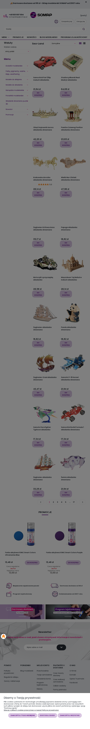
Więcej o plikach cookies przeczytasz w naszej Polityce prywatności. (31, 710)
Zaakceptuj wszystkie (69, 715)
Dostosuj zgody (47, 715)
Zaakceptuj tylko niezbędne (23, 715)
